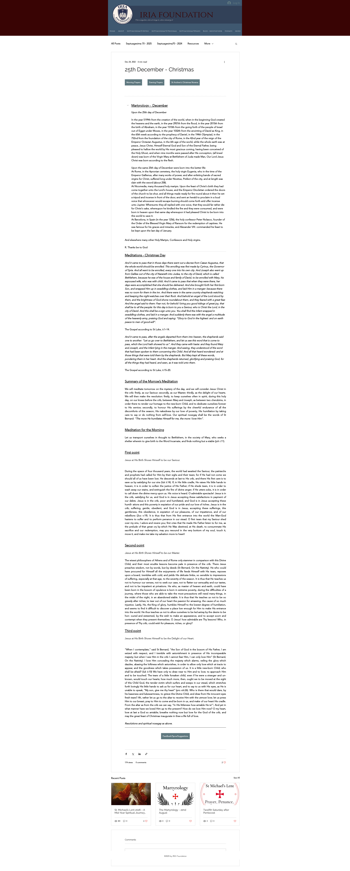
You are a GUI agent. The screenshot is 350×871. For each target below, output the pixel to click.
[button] (236, 44)
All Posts (115, 43)
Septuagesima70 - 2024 (169, 43)
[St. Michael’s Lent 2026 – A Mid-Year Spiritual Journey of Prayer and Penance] (131, 794)
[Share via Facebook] (126, 754)
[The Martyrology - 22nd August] (175, 794)
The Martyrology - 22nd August (172, 811)
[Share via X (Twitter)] (133, 754)
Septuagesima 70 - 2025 (139, 43)
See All (237, 777)
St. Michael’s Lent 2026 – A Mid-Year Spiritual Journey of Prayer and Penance (130, 811)
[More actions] (224, 62)
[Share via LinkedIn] (139, 754)
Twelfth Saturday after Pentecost (216, 811)
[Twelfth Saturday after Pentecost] (220, 794)
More (207, 43)
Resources (193, 43)
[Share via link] (146, 754)
